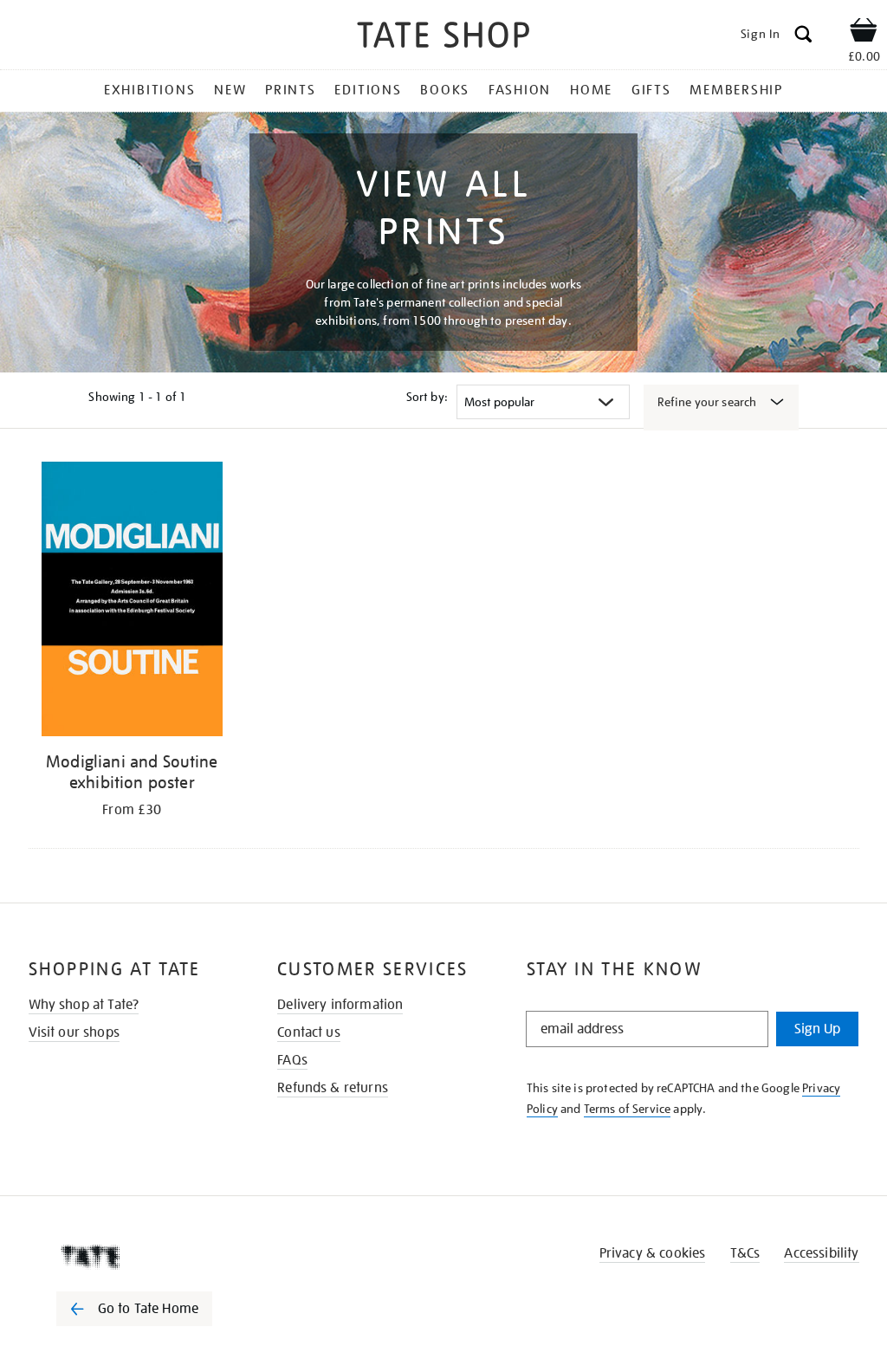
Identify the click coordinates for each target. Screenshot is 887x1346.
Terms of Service (627, 1108)
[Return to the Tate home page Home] (443, 38)
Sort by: (427, 396)
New (230, 90)
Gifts (651, 90)
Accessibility (821, 1253)
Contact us (308, 1032)
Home (591, 90)
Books (444, 90)
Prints (290, 90)
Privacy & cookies (652, 1253)
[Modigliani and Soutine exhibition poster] (132, 602)
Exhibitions (149, 90)
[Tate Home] (146, 1257)
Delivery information (340, 1004)
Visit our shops (74, 1032)
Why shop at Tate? (84, 1004)
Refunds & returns (332, 1088)
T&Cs (745, 1253)
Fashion (520, 90)
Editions (367, 90)
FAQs (292, 1060)
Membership (736, 90)
